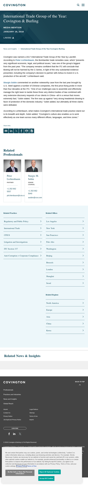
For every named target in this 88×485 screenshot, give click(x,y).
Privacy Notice (7, 416)
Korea (48, 330)
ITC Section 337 (11, 248)
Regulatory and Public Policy (16, 221)
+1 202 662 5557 (11, 190)
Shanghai (50, 276)
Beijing (49, 255)
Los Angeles (51, 221)
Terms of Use (33, 416)
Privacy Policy (21, 466)
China (48, 323)
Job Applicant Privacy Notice (12, 420)
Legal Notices (33, 409)
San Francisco (52, 235)
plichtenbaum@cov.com (12, 195)
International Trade (12, 228)
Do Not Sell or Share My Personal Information (20, 473)
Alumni (5, 409)
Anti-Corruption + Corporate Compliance (21, 255)
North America (52, 303)
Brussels (49, 262)
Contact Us (6, 413)
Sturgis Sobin (10, 82)
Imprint (31, 420)
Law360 (7, 38)
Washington (51, 248)
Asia (48, 316)
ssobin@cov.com (33, 198)
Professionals (8, 390)
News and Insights (10, 49)
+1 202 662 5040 (32, 192)
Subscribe (15, 428)
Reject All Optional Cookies (49, 472)
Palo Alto (50, 241)
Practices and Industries (12, 394)
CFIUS (7, 235)
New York (50, 228)
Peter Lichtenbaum (24, 60)
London (49, 269)
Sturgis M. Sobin (33, 177)
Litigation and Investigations (16, 241)
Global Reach (8, 403)
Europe (49, 309)
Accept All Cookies (46, 478)
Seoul (48, 283)
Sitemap (32, 413)
